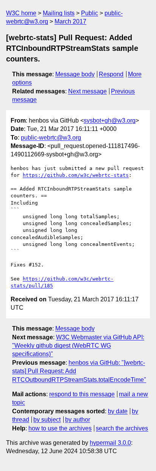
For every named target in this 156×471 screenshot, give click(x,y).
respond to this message (82, 394)
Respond (111, 74)
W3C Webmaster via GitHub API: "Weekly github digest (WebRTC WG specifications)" (78, 346)
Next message (87, 91)
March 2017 (70, 21)
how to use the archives (60, 428)
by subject (47, 419)
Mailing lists (59, 13)
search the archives (122, 428)
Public (89, 13)
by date (118, 411)
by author (77, 419)
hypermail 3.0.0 (110, 442)
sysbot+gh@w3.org (110, 120)
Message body (75, 74)
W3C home (21, 13)
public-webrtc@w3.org (51, 137)
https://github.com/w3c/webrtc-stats (76, 175)
